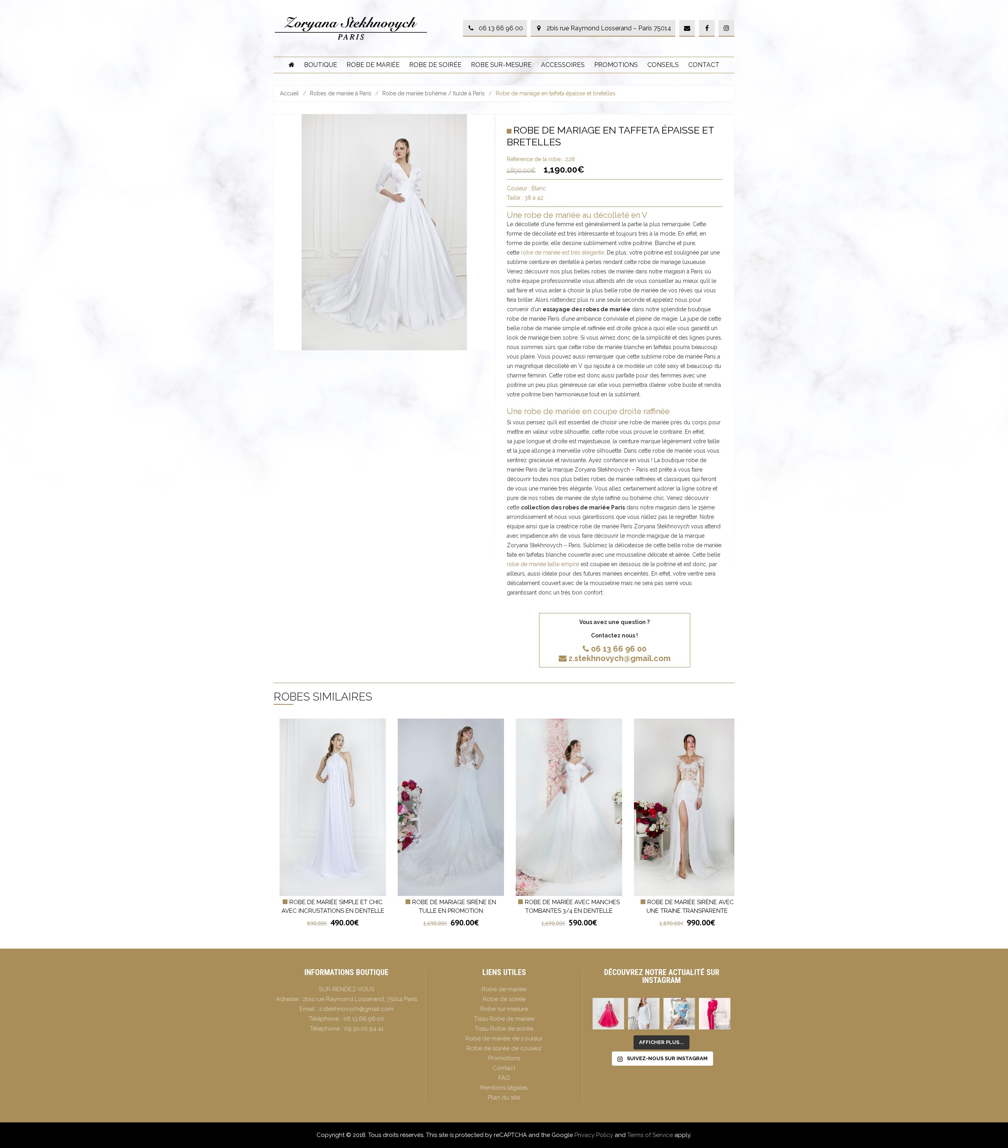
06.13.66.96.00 (363, 1018)
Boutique (320, 65)
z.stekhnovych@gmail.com (620, 658)
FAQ (504, 1077)
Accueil (289, 93)
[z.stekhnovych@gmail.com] (687, 28)
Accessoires (563, 65)
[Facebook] (707, 28)
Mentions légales (504, 1087)
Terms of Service (650, 1135)
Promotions (616, 65)
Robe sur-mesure (501, 65)
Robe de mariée (373, 65)
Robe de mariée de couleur (504, 1038)
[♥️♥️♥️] (644, 1013)
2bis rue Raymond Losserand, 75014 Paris (360, 999)
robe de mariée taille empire (543, 564)
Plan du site (504, 1097)
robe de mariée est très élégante (562, 252)
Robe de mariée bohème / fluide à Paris (433, 93)
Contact (703, 65)
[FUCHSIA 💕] (714, 1013)
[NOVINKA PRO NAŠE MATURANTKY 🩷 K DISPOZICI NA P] (608, 1013)
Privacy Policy (593, 1135)
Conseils (663, 65)
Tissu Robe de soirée (504, 1028)
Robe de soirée (435, 65)
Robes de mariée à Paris (340, 93)
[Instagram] (726, 28)
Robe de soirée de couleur (504, 1048)
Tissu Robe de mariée (504, 1018)
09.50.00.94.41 (364, 1028)
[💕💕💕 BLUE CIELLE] (679, 1013)
